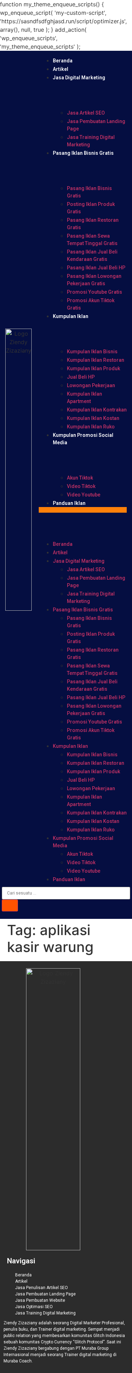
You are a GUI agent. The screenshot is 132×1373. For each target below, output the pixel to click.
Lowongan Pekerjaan (91, 385)
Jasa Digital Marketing (79, 77)
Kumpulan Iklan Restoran (95, 360)
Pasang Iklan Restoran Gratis (93, 223)
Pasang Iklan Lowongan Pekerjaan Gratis (94, 279)
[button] (83, 510)
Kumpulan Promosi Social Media (83, 841)
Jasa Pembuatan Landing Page (96, 125)
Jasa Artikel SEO (86, 113)
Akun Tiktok (80, 478)
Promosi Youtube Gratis (94, 292)
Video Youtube (83, 495)
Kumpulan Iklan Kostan (93, 418)
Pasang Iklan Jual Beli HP (96, 267)
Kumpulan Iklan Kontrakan (97, 410)
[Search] (10, 905)
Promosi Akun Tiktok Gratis (90, 304)
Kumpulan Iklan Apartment (84, 397)
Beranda (63, 60)
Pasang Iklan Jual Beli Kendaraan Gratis (92, 255)
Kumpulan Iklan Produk (93, 368)
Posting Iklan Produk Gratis (91, 207)
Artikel (60, 69)
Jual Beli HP (81, 377)
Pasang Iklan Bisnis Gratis (83, 153)
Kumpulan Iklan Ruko (91, 426)
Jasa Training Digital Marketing (91, 140)
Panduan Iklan (69, 503)
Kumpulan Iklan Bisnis (92, 351)
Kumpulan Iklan (70, 316)
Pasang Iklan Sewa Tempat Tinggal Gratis (92, 239)
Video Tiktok (81, 486)
